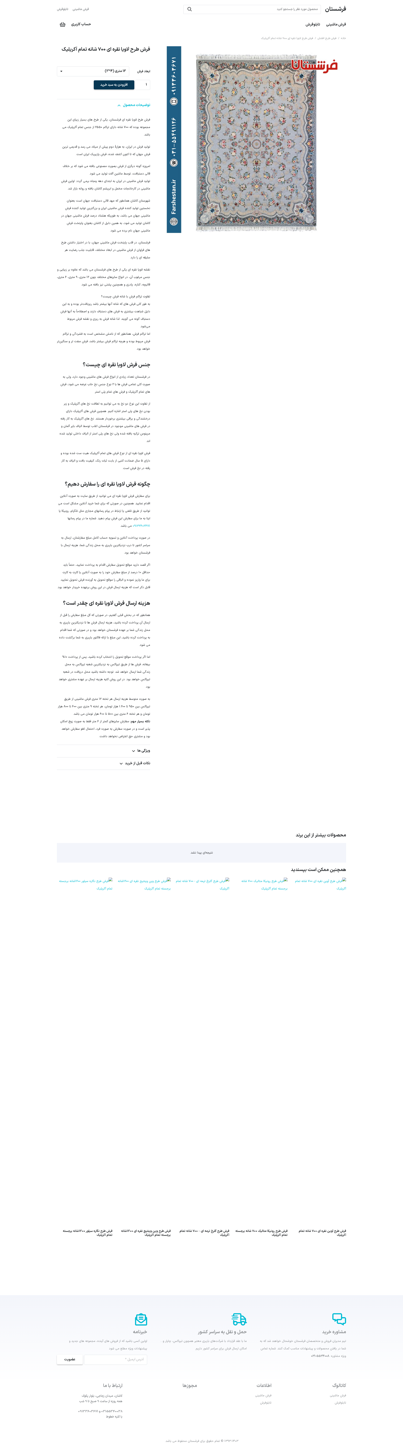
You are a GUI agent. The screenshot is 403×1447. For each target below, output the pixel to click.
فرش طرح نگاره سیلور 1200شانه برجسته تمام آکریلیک (87, 1233)
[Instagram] (101, 1426)
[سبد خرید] (62, 24)
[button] (165, 52)
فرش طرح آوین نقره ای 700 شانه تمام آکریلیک (322, 1233)
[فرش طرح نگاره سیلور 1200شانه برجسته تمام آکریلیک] (84, 881)
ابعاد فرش (143, 71)
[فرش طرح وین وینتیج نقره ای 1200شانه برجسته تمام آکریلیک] (143, 881)
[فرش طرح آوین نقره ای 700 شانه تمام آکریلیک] (318, 881)
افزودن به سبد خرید (114, 84)
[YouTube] (108, 1426)
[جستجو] (190, 9)
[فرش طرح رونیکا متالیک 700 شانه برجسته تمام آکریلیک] (260, 881)
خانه (343, 38)
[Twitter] (114, 1426)
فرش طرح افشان (327, 38)
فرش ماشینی (81, 9)
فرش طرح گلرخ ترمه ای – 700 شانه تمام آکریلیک (204, 1233)
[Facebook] (121, 1426)
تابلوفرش (62, 9)
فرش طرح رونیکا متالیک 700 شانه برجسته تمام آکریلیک (261, 1233)
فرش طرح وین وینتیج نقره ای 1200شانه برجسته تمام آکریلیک (146, 1233)
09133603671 (141, 526)
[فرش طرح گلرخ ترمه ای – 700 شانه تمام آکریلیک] (201, 881)
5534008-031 (320, 1356)
